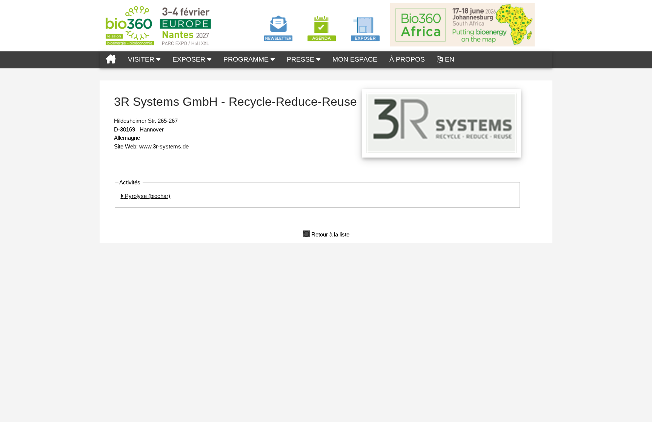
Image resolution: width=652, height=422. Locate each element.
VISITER (142, 59)
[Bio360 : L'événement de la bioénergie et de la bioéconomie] (111, 59)
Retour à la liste (329, 234)
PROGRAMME (247, 59)
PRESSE (301, 59)
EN (449, 59)
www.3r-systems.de (164, 146)
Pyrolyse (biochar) (146, 196)
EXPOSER (189, 59)
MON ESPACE (354, 59)
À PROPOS (407, 59)
